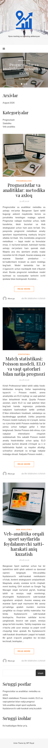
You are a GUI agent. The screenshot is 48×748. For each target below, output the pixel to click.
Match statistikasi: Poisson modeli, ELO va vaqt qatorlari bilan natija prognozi (24, 366)
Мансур (11, 298)
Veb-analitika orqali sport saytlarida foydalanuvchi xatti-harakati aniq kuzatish (24, 544)
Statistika (7, 123)
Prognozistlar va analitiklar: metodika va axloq (24, 68)
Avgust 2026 (9, 103)
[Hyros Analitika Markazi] (24, 20)
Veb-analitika (9, 127)
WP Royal (30, 743)
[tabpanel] (24, 70)
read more (24, 289)
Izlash (40, 673)
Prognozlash (24, 60)
